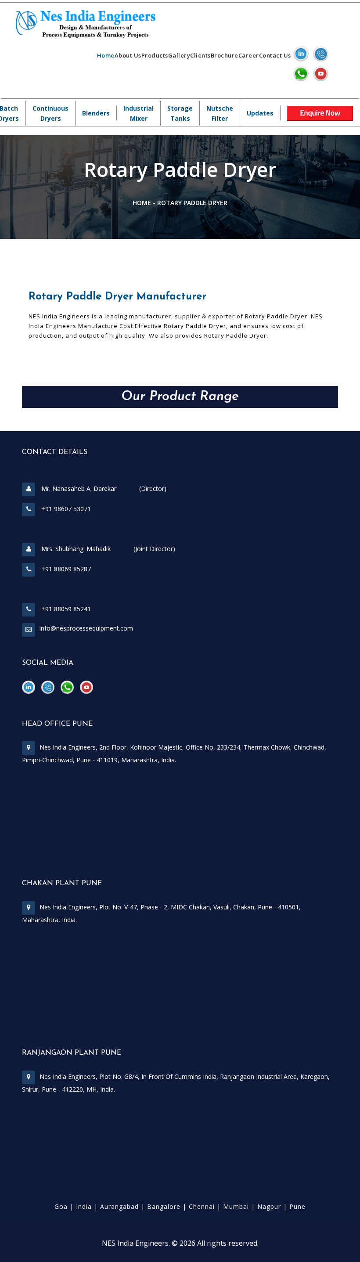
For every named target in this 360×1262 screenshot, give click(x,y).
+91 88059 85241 (65, 609)
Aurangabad (119, 1206)
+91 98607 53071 (65, 509)
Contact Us (275, 55)
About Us (128, 55)
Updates (260, 113)
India (84, 1206)
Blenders (96, 113)
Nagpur (269, 1206)
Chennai (202, 1206)
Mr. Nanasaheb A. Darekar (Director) (103, 488)
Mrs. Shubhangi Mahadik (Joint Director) (107, 548)
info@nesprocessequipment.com (86, 628)
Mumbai (236, 1206)
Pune (297, 1206)
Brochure (224, 55)
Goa (61, 1206)
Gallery (179, 55)
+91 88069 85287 (65, 569)
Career (248, 55)
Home (106, 55)
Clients (200, 55)
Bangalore (163, 1206)
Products (154, 55)
